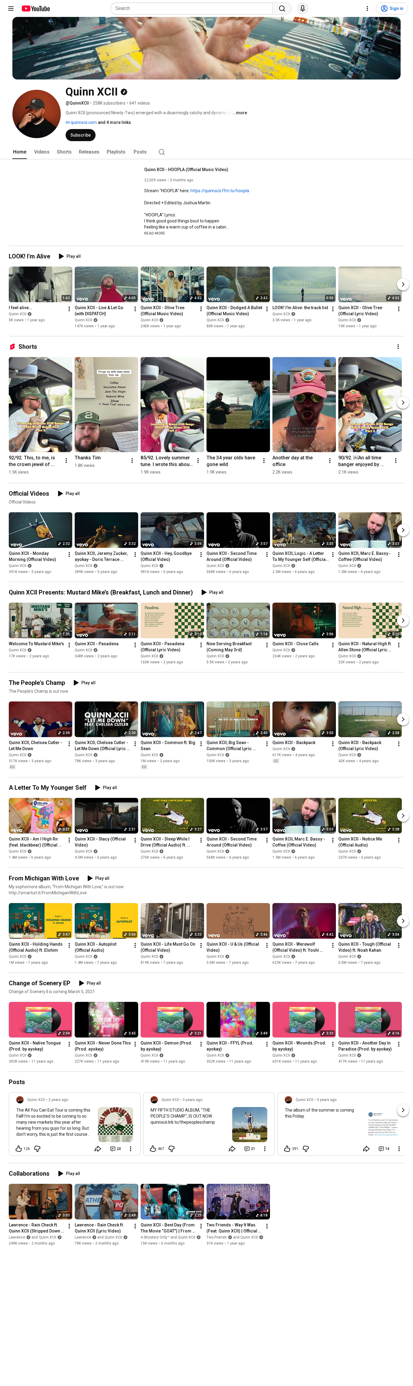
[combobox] (193, 8)
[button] (154, 233)
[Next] (403, 284)
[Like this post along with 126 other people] (19, 1149)
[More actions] (69, 309)
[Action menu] (131, 1149)
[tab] (19, 152)
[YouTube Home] (35, 8)
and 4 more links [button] (114, 122)
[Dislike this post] (37, 1149)
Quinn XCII (17, 314)
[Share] (98, 1149)
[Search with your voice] (303, 8)
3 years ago (192, 1100)
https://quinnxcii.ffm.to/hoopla (219, 190)
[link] (74, 1125)
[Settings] (367, 8)
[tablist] (206, 152)
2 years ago (58, 1100)
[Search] (282, 8)
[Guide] (11, 8)
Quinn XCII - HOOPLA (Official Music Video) (186, 169)
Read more (154, 233)
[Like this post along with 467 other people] (153, 1149)
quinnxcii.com (83, 122)
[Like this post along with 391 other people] (287, 1149)
